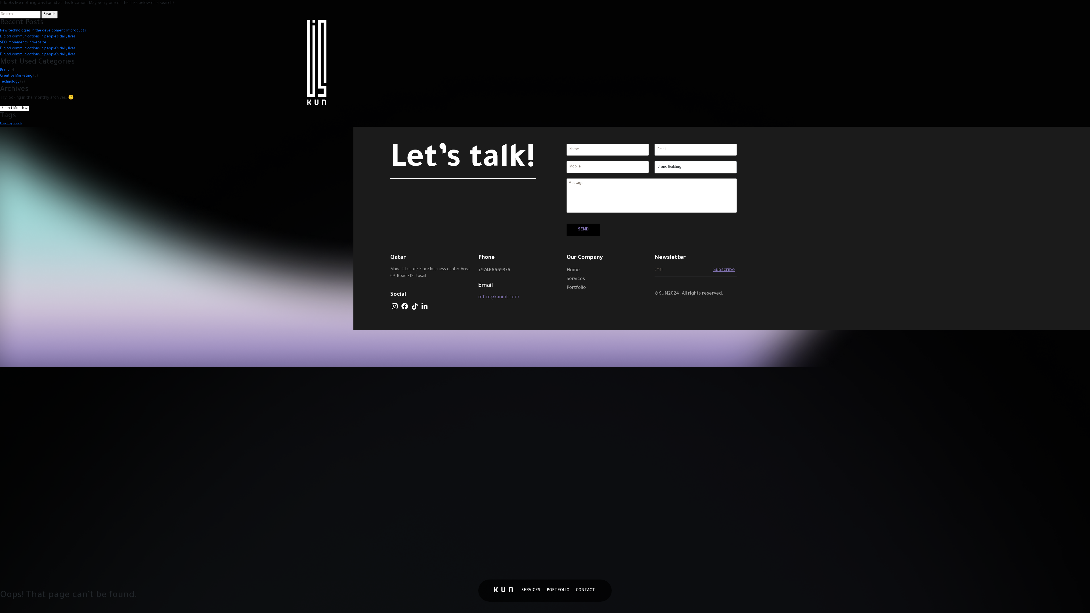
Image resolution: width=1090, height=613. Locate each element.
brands (17, 123)
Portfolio (576, 288)
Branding (6, 123)
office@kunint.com (498, 297)
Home (573, 270)
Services (576, 279)
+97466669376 (494, 270)
